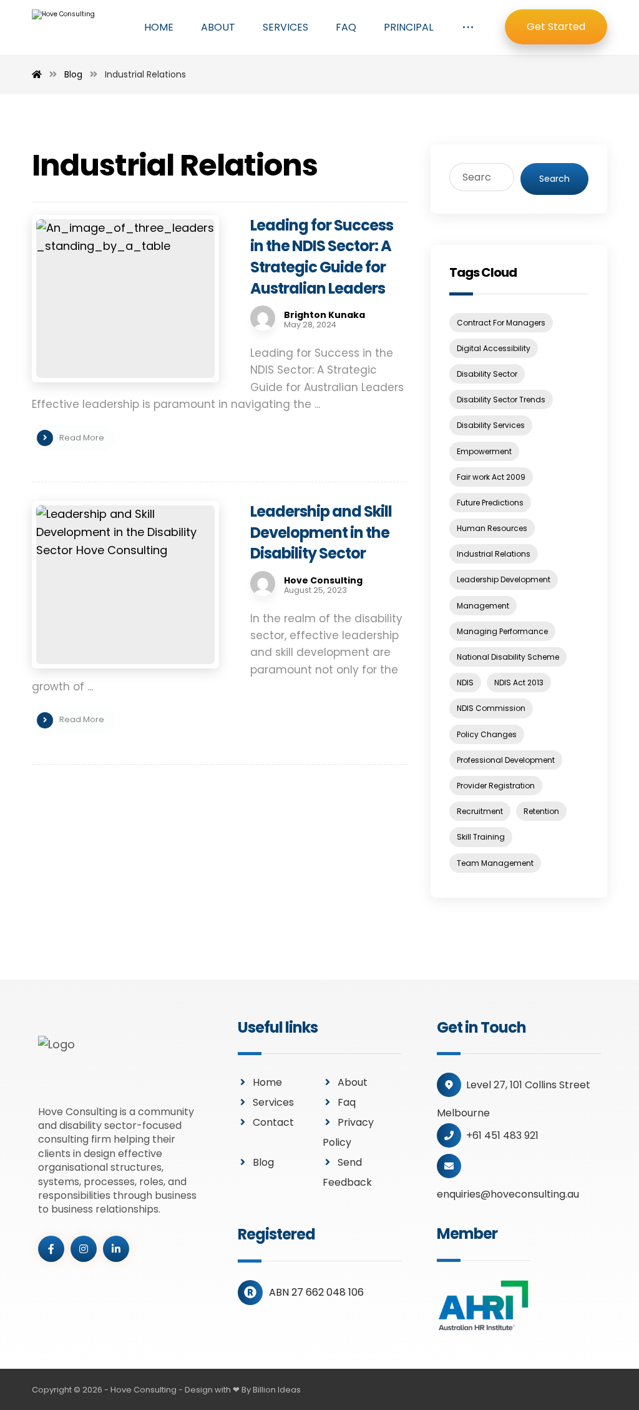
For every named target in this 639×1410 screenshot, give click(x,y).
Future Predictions (490, 502)
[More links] (468, 27)
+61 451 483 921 (502, 1135)
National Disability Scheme (508, 657)
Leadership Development (503, 579)
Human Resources (492, 528)
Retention (541, 811)
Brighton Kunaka (324, 315)
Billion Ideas (277, 1390)
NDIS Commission (491, 708)
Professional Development (506, 760)
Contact (273, 1122)
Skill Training (481, 837)
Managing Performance (502, 631)
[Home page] (37, 74)
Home (267, 1082)
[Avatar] (262, 317)
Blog (263, 1162)
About (353, 1082)
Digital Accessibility (493, 348)
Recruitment (480, 811)
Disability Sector (487, 374)
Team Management (495, 863)
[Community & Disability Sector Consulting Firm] (69, 28)
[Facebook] (51, 1249)
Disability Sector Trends (501, 399)
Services (273, 1102)
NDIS (465, 682)
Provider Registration (496, 785)
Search (554, 178)
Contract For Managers (501, 322)
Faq (347, 1102)
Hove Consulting (323, 580)
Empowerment (484, 451)
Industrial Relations (493, 554)
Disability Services (491, 425)
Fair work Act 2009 (491, 477)
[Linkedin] (116, 1249)
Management (483, 605)
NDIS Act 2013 (519, 682)
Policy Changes (487, 734)
